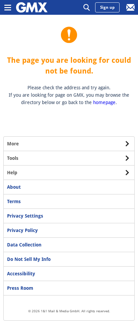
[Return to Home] (32, 7)
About (14, 187)
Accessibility (21, 273)
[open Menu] (7, 7)
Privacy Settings (25, 216)
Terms (14, 201)
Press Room (20, 288)
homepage (104, 102)
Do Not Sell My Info (29, 259)
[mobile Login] (130, 7)
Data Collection (24, 244)
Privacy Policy (22, 230)
